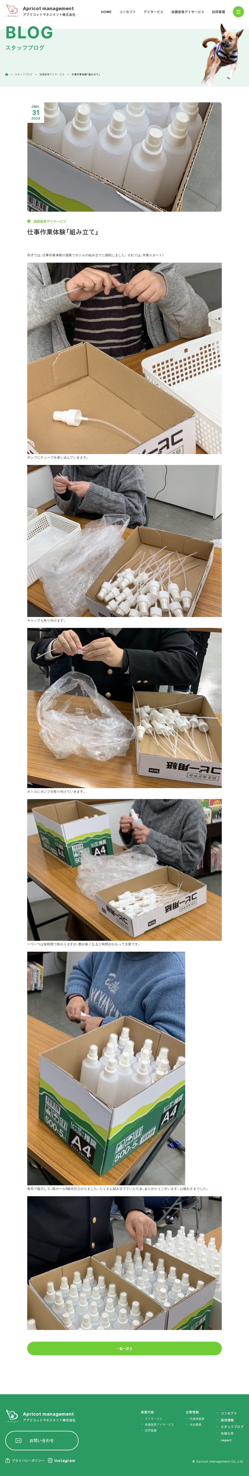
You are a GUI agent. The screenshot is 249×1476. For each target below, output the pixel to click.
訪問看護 (218, 11)
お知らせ (227, 1433)
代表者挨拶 (197, 1419)
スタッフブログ (232, 1426)
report (226, 1440)
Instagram (64, 1460)
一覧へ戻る (124, 1348)
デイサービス (154, 11)
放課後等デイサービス (187, 11)
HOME (106, 11)
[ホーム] (6, 74)
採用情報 (227, 1420)
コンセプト (127, 11)
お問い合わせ (42, 1440)
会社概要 (196, 1424)
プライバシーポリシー (28, 1460)
